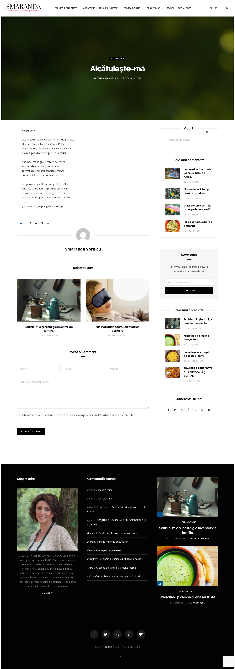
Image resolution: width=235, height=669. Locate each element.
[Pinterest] (8, 159)
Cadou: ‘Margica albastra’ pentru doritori (117, 576)
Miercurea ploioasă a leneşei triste (187, 597)
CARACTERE (89, 8)
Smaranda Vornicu (107, 78)
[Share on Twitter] (8, 151)
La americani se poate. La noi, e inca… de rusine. (198, 173)
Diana (90, 541)
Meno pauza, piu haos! (108, 550)
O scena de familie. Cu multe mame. (116, 567)
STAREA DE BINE (132, 8)
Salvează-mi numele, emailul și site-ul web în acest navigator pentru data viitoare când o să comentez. (78, 415)
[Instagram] (117, 634)
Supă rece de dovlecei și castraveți (118, 533)
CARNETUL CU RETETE (66, 8)
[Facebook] (94, 634)
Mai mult (47, 593)
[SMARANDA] (24, 8)
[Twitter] (106, 634)
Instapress (92, 559)
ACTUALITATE (184, 8)
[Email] (8, 168)
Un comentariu (197, 603)
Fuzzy (90, 550)
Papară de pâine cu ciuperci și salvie (121, 559)
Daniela (91, 533)
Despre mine (105, 490)
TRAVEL (170, 8)
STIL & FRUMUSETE (108, 8)
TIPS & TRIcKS (153, 8)
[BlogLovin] (141, 634)
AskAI (90, 567)
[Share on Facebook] (8, 142)
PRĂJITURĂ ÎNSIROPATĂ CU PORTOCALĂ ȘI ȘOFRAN (198, 372)
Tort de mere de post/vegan (112, 541)
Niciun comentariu (200, 538)
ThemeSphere (112, 646)
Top (118, 656)
